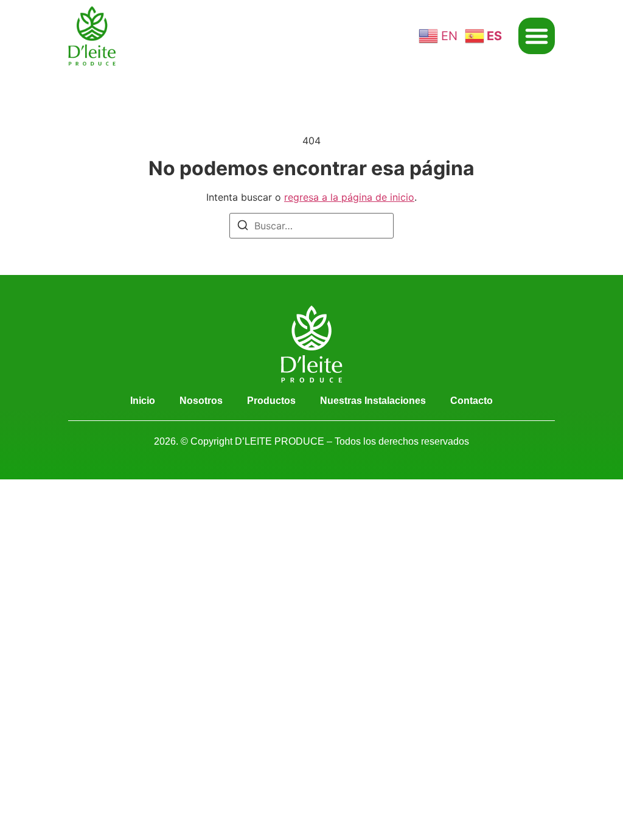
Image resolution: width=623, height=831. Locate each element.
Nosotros (201, 400)
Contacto (471, 400)
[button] (536, 36)
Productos (271, 400)
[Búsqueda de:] (311, 225)
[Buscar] (243, 227)
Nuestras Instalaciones (373, 400)
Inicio (142, 400)
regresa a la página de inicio (349, 197)
